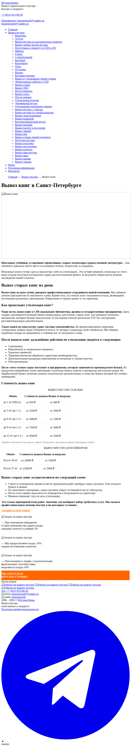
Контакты (14, 171)
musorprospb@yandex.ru (30, 20)
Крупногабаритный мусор (30, 121)
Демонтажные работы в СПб (32, 81)
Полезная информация (21, 167)
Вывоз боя (21, 134)
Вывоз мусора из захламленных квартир (38, 41)
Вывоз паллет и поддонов (30, 127)
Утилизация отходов (27, 100)
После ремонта (23, 91)
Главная (12, 29)
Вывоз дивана (23, 161)
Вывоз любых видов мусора (31, 44)
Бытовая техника (25, 75)
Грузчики (20, 69)
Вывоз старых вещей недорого (33, 137)
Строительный (23, 57)
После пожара (23, 97)
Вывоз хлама (22, 84)
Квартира (20, 35)
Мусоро (26, 600)
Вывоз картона (23, 149)
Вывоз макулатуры (26, 152)
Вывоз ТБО (21, 87)
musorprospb (19, 597)
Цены (11, 164)
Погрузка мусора (25, 140)
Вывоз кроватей (24, 118)
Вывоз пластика (24, 143)
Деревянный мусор (26, 103)
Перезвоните (8, 20)
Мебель (19, 51)
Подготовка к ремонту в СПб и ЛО (35, 47)
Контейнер (21, 63)
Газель (19, 54)
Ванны (19, 72)
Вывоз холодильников (28, 115)
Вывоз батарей (23, 124)
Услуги (19, 38)
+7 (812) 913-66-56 (12, 14)
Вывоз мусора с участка (29, 109)
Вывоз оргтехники (26, 146)
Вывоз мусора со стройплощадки (34, 112)
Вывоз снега (22, 94)
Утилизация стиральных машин (33, 106)
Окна (18, 66)
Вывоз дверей (23, 131)
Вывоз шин (21, 155)
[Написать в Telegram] (65, 675)
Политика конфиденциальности (20, 609)
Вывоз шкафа (23, 158)
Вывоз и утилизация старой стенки (35, 78)
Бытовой (20, 60)
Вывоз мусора (16, 32)
